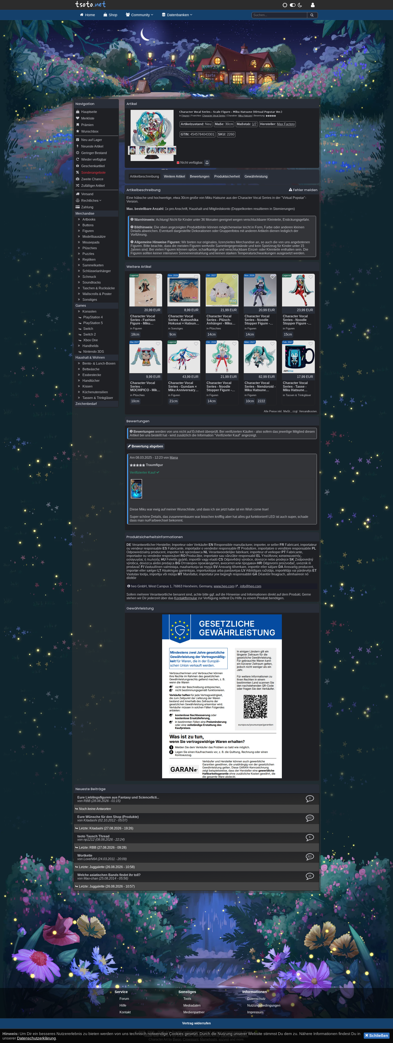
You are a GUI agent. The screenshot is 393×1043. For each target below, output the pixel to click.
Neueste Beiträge (91, 788)
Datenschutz (256, 998)
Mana (174, 457)
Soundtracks (91, 282)
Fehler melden (304, 189)
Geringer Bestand (94, 153)
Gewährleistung (256, 176)
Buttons (88, 225)
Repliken (89, 259)
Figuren (88, 231)
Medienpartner (193, 1012)
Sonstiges (89, 299)
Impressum (255, 1012)
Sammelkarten (93, 265)
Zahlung (87, 207)
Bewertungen (199, 176)
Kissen (87, 386)
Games (81, 305)
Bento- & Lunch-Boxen (98, 363)
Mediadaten (192, 1005)
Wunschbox (89, 131)
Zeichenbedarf (86, 403)
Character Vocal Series (213, 115)
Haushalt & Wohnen (90, 357)
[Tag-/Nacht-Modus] (292, 5)
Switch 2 (89, 334)
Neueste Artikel (92, 146)
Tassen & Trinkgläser (97, 398)
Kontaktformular (185, 598)
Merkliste (87, 118)
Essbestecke (91, 375)
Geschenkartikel (93, 166)
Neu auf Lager (91, 140)
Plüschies (89, 248)
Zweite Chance (92, 179)
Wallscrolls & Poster (97, 294)
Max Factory (286, 124)
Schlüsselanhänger (96, 271)
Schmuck (89, 276)
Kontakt (125, 1012)
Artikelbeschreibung (144, 176)
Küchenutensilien (95, 392)
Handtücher (90, 380)
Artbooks (88, 219)
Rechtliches (90, 200)
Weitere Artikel (174, 176)
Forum (124, 998)
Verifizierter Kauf (143, 472)
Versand (87, 194)
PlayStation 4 (93, 317)
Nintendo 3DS (93, 351)
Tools (187, 998)
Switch (88, 328)
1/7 (254, 124)
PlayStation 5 (93, 323)
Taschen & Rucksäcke (98, 288)
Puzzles (88, 254)
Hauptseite (89, 112)
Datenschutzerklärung (36, 1038)
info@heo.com (250, 586)
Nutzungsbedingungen (263, 1005)
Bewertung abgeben (147, 446)
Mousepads (90, 242)
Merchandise (85, 213)
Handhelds (90, 346)
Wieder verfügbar (93, 159)
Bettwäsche (90, 369)
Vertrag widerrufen (196, 1023)
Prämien (87, 125)
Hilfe (123, 1005)
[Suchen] (312, 15)
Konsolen (89, 311)
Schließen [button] (378, 1035)
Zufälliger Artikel (93, 185)
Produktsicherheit (227, 176)
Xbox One (90, 340)
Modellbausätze (94, 236)
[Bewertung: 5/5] (271, 115)
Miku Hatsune (245, 115)
